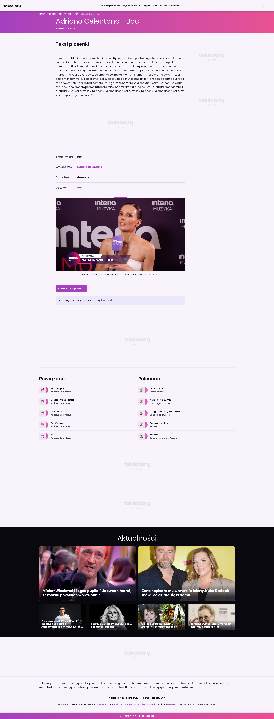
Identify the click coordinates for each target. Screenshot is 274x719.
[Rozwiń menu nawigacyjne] (269, 5)
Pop (76, 14)
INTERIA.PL (172, 704)
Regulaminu (103, 704)
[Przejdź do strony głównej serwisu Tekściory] (12, 5)
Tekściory (52, 14)
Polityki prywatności (123, 704)
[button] (110, 5)
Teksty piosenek (65, 14)
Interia (42, 14)
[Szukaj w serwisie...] (263, 5)
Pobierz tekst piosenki (71, 288)
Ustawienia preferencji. (144, 704)
